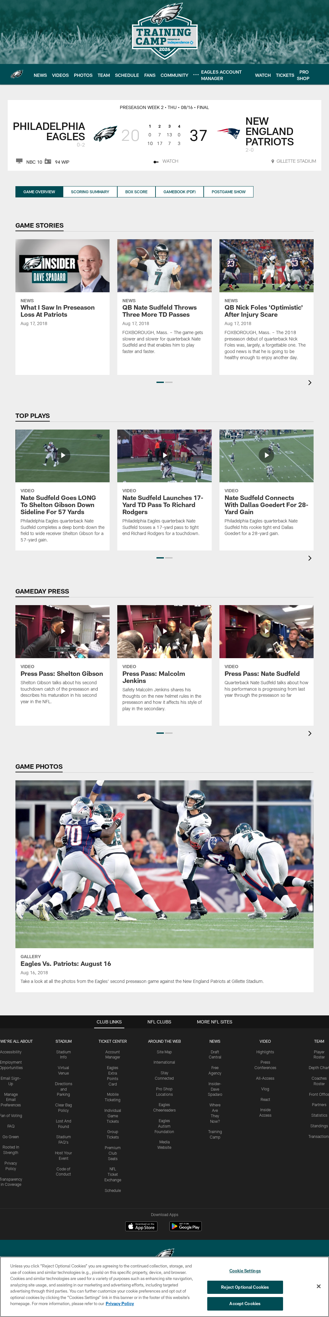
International (164, 1062)
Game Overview (39, 191)
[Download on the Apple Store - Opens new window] (141, 1227)
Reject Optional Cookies (245, 1287)
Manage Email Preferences (11, 1099)
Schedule (113, 1190)
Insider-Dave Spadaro (215, 1089)
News (214, 1041)
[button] (160, 382)
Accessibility (11, 1051)
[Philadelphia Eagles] (164, 1256)
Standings (319, 1125)
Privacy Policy (120, 1303)
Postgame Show (228, 191)
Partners (319, 1104)
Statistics (319, 1115)
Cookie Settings (245, 1270)
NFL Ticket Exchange (112, 1174)
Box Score (136, 191)
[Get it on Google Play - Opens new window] (185, 1229)
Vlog (265, 1088)
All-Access (265, 1078)
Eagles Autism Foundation (164, 1126)
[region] (164, 1287)
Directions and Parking (63, 1089)
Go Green (11, 1136)
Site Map (164, 1051)
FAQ (10, 1126)
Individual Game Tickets (112, 1115)
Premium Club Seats (113, 1153)
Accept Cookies (245, 1303)
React (265, 1099)
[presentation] (311, 383)
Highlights (265, 1051)
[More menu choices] (196, 74)
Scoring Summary (90, 191)
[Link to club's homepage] (16, 74)
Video (265, 1041)
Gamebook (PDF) (180, 191)
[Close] (319, 1286)
